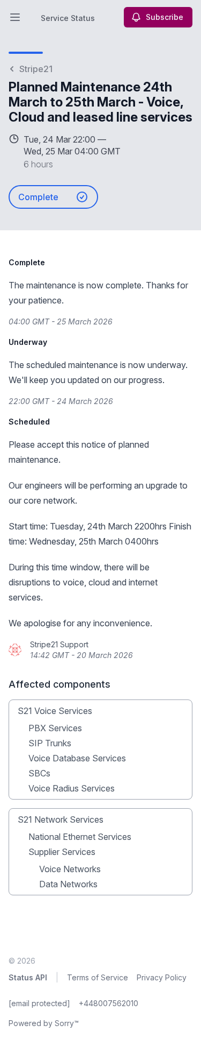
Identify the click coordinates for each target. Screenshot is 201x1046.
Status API (28, 977)
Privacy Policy (162, 977)
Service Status (68, 18)
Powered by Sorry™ (44, 1023)
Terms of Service (97, 977)
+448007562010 (108, 1003)
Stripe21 (36, 68)
